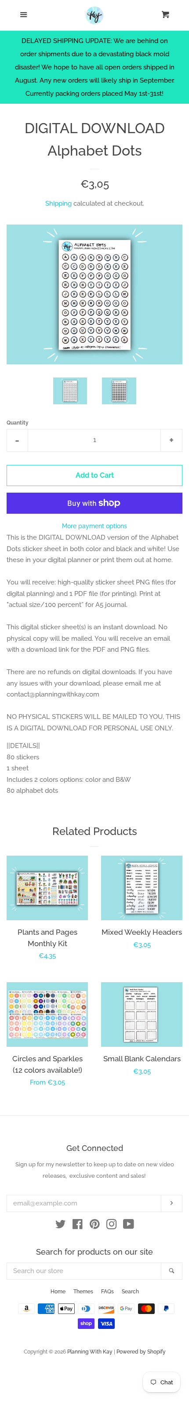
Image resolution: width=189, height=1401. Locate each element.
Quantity (18, 423)
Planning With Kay (90, 1352)
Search (130, 1291)
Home (58, 1291)
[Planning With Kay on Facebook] (77, 1226)
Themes (83, 1291)
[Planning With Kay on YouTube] (128, 1226)
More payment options (94, 526)
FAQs (107, 1291)
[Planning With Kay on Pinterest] (94, 1226)
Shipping (58, 203)
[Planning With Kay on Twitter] (60, 1226)
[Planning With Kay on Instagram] (111, 1226)
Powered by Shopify (141, 1352)
